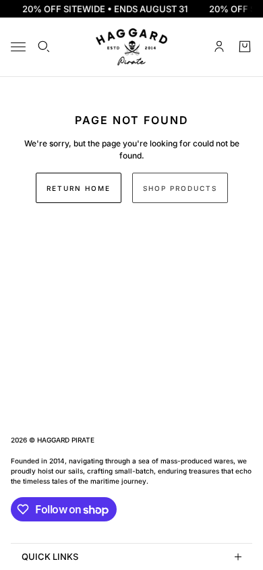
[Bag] (244, 46)
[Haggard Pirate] (131, 46)
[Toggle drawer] (18, 46)
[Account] (219, 46)
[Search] (43, 46)
